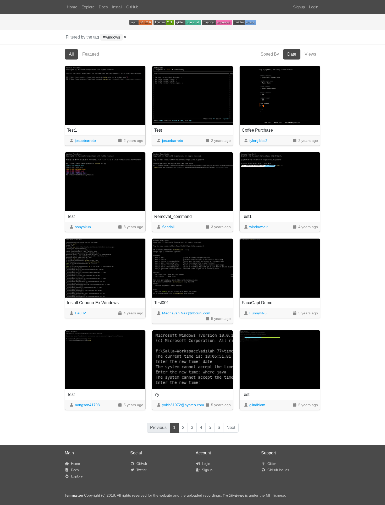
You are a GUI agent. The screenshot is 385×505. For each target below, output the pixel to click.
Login (313, 7)
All (71, 54)
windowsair (258, 227)
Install (117, 7)
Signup (299, 7)
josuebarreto (85, 140)
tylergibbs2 (258, 140)
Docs (103, 7)
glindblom (257, 405)
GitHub (132, 7)
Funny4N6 (258, 313)
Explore (88, 7)
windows (112, 37)
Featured (90, 54)
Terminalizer (74, 495)
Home (72, 7)
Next (231, 427)
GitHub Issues (277, 470)
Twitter (140, 470)
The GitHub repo (233, 495)
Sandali (168, 227)
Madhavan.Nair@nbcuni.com (186, 313)
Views (310, 54)
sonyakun (83, 227)
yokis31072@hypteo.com (183, 405)
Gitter (271, 464)
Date (291, 54)
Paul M (80, 313)
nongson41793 (87, 405)
